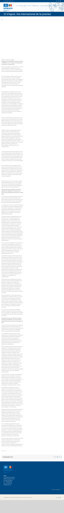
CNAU (24, 497)
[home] (8, 466)
